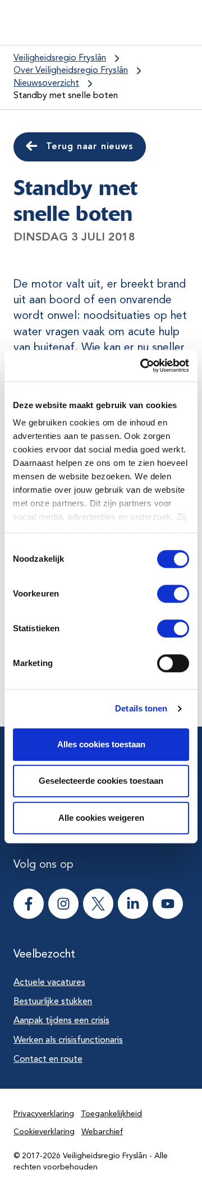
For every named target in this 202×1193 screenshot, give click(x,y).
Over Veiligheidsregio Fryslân (70, 70)
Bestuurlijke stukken (52, 1001)
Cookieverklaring (44, 1132)
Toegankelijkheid (111, 1114)
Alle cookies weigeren (101, 817)
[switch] (163, 594)
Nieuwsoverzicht (46, 83)
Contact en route (47, 1059)
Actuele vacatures (49, 982)
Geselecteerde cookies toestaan (101, 780)
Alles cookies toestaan (101, 744)
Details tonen (141, 708)
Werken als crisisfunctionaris (68, 1040)
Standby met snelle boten (65, 95)
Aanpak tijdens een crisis (61, 1020)
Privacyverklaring (43, 1114)
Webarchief (102, 1132)
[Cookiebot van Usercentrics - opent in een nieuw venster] (142, 365)
